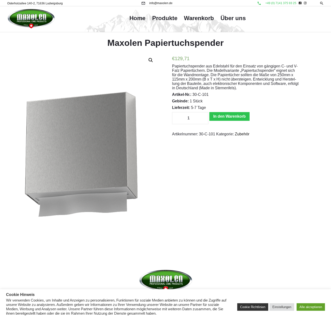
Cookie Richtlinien (252, 307)
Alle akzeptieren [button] (310, 307)
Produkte (164, 18)
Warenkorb (199, 18)
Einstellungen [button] (281, 307)
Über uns (233, 18)
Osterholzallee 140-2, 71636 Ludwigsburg (35, 3)
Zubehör (242, 134)
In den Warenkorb (229, 116)
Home (137, 18)
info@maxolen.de (161, 3)
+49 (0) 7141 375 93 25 (280, 3)
